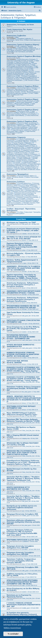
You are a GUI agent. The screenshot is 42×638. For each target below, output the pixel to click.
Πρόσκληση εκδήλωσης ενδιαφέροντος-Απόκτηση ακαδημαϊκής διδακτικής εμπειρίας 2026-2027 (23, 522)
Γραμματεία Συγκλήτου (28, 150)
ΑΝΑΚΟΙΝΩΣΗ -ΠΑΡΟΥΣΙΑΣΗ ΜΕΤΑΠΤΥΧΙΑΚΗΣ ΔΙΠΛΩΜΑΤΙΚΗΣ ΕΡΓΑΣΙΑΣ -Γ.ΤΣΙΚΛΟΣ (24, 292)
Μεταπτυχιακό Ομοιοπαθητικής (15, 115)
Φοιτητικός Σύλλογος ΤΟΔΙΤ (32, 202)
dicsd (23, 288)
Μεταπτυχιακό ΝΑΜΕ (24, 125)
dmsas (24, 240)
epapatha (30, 46)
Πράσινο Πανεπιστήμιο (32, 177)
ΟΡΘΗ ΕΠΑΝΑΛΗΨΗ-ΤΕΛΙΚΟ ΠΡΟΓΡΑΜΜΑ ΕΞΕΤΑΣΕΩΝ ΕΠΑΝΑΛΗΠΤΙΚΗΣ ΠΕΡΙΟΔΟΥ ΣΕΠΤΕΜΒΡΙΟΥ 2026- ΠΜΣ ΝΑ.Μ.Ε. (22, 582)
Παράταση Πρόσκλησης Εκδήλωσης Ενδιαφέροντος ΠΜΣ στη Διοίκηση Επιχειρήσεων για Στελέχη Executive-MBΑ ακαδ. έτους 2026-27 (22, 246)
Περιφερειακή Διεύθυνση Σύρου (22, 148)
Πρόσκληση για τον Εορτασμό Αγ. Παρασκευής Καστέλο (19, 596)
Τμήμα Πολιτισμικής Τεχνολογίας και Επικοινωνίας (20, 62)
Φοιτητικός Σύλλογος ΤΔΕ (32, 189)
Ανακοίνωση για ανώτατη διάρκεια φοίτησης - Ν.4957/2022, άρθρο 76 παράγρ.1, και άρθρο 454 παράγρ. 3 (23, 230)
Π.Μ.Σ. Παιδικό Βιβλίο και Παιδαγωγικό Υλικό (22, 94)
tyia (23, 416)
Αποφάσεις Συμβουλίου (24, 38)
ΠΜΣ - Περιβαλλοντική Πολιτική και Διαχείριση (20, 69)
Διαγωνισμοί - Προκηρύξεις (32, 212)
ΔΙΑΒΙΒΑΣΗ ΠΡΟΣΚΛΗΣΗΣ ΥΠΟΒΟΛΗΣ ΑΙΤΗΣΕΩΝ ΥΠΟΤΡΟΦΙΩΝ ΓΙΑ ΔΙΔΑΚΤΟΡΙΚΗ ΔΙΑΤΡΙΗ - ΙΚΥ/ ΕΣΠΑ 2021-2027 (23, 354)
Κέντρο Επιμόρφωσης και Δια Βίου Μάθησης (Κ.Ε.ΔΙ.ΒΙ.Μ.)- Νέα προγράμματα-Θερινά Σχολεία (23, 328)
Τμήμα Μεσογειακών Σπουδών (20, 91)
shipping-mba (26, 438)
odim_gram (25, 570)
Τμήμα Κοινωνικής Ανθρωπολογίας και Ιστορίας (20, 60)
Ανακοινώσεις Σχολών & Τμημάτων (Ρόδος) (22, 86)
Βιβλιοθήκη (29, 143)
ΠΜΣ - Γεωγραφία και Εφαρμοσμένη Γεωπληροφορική (23, 67)
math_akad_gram (27, 340)
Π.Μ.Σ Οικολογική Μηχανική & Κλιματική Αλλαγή (21, 74)
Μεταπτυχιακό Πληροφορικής (25, 105)
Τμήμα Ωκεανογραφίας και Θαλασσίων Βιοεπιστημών (21, 65)
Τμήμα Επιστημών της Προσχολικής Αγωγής (22, 89)
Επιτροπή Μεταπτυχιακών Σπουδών (21, 160)
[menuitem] (10, 7)
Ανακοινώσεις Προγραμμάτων (17, 174)
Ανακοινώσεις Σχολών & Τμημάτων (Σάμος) (22, 99)
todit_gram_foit (26, 224)
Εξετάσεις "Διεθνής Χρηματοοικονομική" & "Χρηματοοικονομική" (22, 261)
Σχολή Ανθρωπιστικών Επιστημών (28, 87)
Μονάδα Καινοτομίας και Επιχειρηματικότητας (22, 159)
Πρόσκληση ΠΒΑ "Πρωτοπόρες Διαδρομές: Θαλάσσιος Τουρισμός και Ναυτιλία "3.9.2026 (23, 420)
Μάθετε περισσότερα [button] (12, 628)
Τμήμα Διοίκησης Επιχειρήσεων (15, 124)
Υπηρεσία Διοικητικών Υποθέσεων (26, 140)
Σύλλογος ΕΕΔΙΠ (24, 186)
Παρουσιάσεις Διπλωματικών (16, 213)
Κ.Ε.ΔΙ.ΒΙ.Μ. (17, 162)
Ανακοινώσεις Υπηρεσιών (16, 137)
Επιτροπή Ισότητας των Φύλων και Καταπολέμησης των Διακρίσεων (22, 167)
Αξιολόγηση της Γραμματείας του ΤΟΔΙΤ (21, 222)
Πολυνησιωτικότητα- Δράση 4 (26, 175)
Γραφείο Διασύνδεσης (21, 164)
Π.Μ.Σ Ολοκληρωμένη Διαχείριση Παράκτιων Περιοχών (20, 71)
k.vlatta (24, 263)
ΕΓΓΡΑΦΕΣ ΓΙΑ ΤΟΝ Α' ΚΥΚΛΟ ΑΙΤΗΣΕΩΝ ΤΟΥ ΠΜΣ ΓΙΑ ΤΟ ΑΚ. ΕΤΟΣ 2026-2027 (24, 238)
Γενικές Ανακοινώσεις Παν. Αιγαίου (19, 29)
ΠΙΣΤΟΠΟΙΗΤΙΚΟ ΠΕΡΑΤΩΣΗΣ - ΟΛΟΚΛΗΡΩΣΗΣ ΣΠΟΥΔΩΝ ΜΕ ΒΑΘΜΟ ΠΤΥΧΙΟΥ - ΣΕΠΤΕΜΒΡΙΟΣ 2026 (21, 336)
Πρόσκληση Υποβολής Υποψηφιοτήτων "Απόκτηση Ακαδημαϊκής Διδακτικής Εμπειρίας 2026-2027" (21, 560)
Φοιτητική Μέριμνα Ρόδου (31, 161)
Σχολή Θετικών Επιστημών (25, 101)
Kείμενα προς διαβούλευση (32, 40)
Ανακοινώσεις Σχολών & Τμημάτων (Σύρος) (22, 110)
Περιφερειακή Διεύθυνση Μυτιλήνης (16, 144)
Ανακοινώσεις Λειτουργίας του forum (20, 24)
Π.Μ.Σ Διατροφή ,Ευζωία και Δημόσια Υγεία (26, 49)
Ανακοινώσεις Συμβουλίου (16, 35)
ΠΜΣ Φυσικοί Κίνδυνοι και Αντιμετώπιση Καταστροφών (22, 79)
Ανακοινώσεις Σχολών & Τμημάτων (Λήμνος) (23, 44)
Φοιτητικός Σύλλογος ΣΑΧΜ (30, 187)
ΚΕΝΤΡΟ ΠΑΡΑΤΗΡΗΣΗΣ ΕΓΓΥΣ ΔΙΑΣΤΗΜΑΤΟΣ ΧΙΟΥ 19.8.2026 (18, 488)
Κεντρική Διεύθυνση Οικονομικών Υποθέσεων (20, 155)
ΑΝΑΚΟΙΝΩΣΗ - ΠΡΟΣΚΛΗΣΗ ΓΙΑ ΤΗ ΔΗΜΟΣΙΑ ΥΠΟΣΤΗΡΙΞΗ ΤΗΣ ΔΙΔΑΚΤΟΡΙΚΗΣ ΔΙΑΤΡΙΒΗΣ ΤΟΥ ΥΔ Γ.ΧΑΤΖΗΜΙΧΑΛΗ (23, 268)
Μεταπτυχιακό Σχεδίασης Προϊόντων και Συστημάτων (22, 114)
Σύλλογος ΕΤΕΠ (13, 186)
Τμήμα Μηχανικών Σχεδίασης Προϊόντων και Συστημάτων (21, 112)
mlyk (23, 585)
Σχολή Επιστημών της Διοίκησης (27, 123)
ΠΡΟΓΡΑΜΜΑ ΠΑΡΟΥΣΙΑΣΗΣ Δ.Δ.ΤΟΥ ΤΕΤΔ (23, 540)
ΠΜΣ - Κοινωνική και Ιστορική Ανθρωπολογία (23, 68)
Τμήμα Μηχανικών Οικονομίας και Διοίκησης (21, 126)
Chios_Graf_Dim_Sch (28, 372)
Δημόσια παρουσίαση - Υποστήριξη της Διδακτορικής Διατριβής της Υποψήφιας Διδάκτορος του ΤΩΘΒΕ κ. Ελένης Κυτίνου (22, 276)
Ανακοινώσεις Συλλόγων (16, 182)
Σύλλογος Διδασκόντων (24, 183)
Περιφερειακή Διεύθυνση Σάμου (26, 146)
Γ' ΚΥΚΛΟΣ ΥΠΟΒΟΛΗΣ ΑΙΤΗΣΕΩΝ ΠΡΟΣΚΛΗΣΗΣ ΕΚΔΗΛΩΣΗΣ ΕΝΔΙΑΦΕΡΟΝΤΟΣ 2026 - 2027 (23, 604)
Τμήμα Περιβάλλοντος (23, 65)
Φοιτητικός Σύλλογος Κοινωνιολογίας (27, 197)
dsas (23, 256)
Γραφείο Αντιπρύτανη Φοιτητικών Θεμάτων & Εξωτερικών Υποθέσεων (23, 152)
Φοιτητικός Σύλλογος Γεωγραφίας (16, 198)
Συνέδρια (20, 212)
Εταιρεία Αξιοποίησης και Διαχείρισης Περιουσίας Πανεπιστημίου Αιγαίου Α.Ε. (24, 164)
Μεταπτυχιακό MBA (31, 124)
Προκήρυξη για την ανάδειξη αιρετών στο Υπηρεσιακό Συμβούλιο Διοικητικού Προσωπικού (22, 507)
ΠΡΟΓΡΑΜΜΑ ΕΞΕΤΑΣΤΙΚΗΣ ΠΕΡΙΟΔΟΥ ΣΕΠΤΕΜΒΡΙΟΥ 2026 (21, 407)
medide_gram (26, 515)
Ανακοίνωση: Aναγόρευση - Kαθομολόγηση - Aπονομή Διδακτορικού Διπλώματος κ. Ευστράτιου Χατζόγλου (23, 284)
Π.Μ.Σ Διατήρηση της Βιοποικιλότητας (23, 72)
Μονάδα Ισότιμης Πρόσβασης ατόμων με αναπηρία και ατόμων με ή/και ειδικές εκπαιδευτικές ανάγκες (23, 168)
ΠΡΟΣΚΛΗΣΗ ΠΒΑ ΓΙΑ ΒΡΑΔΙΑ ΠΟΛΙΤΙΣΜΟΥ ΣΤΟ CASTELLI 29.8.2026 (23, 444)
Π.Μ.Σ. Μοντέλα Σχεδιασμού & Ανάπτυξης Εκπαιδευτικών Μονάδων (23, 92)
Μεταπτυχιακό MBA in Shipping (15, 131)
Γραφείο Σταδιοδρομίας (24, 158)
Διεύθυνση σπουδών (22, 153)
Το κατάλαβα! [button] (13, 634)
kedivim (24, 332)
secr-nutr (16, 46)
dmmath (24, 271)
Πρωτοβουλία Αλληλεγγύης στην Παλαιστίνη (20, 204)
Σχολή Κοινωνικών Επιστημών (27, 59)
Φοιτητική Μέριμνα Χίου (24, 157)
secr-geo (24, 323)
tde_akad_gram (26, 391)
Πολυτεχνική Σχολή (23, 111)
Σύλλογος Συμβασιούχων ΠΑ (31, 184)
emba (23, 250)
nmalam (16, 37)
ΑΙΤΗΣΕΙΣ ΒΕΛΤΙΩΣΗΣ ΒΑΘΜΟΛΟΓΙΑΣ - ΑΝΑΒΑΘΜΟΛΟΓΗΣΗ (21, 345)
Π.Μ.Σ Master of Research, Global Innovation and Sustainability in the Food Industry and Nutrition (21, 51)
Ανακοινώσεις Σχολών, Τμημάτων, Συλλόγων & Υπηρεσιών (18, 16)
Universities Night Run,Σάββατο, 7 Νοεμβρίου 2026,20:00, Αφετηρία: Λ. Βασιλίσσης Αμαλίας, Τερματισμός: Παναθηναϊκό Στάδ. (23, 478)
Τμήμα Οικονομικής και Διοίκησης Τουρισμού (24, 130)
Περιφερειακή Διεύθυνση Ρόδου (15, 147)
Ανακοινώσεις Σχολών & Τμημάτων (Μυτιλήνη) (23, 56)
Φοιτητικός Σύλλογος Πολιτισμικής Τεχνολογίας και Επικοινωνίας (20, 195)
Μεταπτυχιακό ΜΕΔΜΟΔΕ (19, 128)
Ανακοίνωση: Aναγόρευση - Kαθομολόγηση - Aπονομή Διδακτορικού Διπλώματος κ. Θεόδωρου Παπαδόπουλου (23, 299)
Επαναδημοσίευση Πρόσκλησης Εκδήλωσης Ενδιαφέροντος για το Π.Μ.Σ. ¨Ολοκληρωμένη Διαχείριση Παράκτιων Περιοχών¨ (23, 462)
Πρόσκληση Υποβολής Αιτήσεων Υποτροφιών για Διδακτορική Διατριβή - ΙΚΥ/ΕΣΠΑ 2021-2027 (23, 388)
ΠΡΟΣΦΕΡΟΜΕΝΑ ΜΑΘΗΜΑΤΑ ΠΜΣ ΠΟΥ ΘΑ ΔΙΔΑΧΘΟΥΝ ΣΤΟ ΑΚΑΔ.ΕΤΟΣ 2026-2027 (23, 307)
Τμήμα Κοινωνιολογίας (22, 62)
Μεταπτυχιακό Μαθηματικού (24, 102)
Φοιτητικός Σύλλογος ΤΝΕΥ (16, 190)
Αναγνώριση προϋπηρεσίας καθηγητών (18, 141)
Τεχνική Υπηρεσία (18, 143)
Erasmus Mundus (18, 177)
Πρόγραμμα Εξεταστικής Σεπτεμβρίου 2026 (22, 514)
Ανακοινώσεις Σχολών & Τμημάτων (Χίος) (22, 121)
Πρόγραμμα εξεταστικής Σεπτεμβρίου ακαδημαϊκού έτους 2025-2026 (20, 547)
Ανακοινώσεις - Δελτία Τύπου (15, 40)
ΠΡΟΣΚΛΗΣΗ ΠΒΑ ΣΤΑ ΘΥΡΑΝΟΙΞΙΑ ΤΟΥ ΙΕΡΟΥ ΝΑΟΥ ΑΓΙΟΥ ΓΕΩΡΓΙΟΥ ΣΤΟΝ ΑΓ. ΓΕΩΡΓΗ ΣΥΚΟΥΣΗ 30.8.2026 (22, 452)
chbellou (24, 233)
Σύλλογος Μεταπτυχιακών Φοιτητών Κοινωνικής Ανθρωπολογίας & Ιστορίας (23, 200)
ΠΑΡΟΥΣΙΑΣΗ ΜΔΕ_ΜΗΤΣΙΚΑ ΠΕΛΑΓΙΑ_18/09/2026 (17, 362)
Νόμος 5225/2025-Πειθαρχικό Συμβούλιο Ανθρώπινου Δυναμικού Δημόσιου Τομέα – (22, 413)
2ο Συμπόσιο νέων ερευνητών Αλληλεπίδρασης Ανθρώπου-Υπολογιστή (22, 613)
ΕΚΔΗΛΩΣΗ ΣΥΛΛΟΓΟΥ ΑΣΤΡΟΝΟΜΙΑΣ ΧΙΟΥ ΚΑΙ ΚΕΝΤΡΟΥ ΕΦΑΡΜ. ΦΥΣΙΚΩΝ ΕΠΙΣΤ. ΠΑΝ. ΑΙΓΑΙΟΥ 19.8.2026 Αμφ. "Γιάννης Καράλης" (23, 369)
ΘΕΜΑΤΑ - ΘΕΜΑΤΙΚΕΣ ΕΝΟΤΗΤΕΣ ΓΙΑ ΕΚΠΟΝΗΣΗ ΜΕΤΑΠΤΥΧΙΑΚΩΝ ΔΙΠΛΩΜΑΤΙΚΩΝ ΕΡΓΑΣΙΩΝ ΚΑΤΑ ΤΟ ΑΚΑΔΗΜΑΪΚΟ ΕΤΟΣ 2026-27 (24, 398)
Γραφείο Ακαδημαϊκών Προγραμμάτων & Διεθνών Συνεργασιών (22, 153)
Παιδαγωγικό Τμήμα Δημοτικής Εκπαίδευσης (19, 89)
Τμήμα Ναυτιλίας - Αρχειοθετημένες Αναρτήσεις (21, 132)
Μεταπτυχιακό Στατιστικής (22, 103)
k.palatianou (23, 46)
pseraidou (25, 279)
